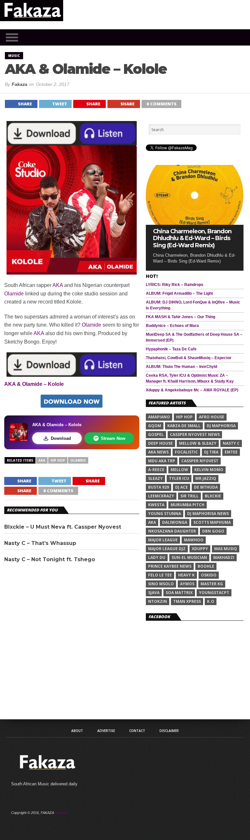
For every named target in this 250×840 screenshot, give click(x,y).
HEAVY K (186, 575)
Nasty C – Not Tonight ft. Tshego (49, 559)
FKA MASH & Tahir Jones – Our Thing (180, 317)
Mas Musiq (225, 548)
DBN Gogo (213, 531)
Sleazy (155, 478)
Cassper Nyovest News (195, 434)
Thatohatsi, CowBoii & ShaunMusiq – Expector (188, 358)
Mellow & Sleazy (197, 443)
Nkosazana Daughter (172, 531)
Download (61, 438)
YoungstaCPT (214, 592)
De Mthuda (206, 487)
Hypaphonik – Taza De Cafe (171, 349)
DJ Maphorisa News (208, 513)
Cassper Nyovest (199, 461)
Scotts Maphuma (212, 522)
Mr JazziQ (205, 478)
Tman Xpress (187, 601)
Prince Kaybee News (169, 566)
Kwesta (156, 505)
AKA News (158, 452)
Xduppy (200, 548)
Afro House (211, 417)
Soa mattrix (179, 592)
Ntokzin (157, 601)
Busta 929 (158, 487)
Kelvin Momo (208, 469)
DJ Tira (211, 452)
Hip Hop (57, 460)
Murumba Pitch (187, 505)
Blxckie (213, 496)
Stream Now (113, 438)
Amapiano (159, 417)
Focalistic (186, 452)
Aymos (187, 584)
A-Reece (156, 469)
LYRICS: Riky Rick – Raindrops (174, 284)
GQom (154, 425)
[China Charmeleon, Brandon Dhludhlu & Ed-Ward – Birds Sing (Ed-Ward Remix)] (194, 223)
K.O (210, 601)
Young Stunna (164, 513)
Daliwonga (174, 522)
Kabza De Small (184, 425)
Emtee (231, 452)
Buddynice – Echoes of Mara (172, 325)
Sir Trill (189, 496)
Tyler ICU (179, 478)
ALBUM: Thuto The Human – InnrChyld (181, 366)
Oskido (208, 575)
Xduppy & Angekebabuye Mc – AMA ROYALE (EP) (192, 390)
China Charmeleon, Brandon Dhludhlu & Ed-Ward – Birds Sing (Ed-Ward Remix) (192, 238)
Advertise (106, 730)
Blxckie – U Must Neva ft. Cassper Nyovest (62, 527)
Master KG (212, 584)
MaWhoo (193, 540)
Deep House (160, 443)
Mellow (179, 469)
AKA (57, 285)
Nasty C (231, 443)
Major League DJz (167, 548)
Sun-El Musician (189, 557)
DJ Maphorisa (221, 425)
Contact (137, 730)
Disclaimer (169, 730)
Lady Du (156, 557)
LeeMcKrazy (161, 496)
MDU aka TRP (161, 461)
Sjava (154, 592)
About (77, 730)
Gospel (156, 434)
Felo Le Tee (160, 575)
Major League (163, 540)
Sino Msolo (161, 584)
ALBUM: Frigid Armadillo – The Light (179, 293)
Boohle (206, 566)
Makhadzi (223, 557)
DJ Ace (181, 487)
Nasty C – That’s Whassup (40, 543)
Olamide (14, 293)
